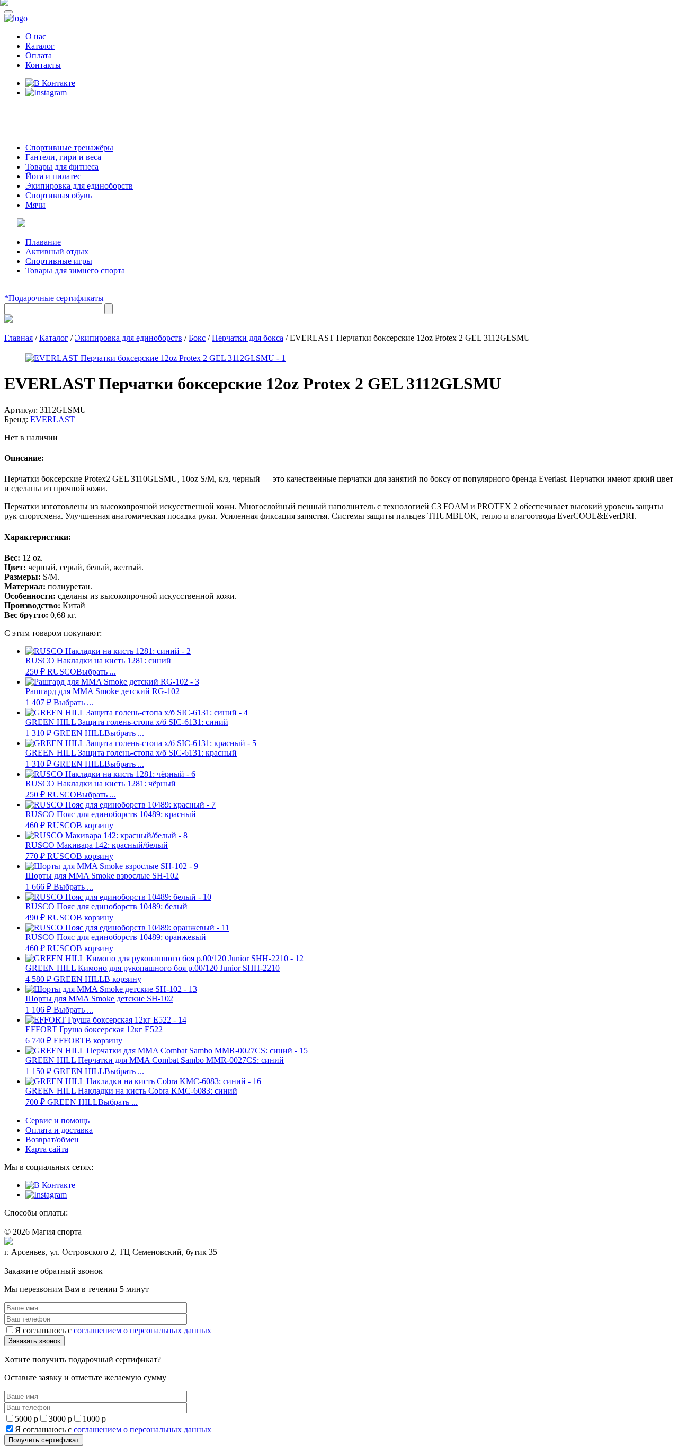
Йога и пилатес (53, 176)
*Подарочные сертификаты (54, 298)
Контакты (43, 64)
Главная (18, 337)
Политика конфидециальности (53, 1262)
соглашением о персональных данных (142, 1330)
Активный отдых (56, 251)
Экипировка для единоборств (79, 185)
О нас (35, 36)
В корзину (94, 825)
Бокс (197, 337)
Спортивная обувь (58, 195)
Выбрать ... (96, 671)
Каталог (40, 45)
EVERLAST (52, 419)
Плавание (43, 241)
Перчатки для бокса (247, 337)
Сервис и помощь (57, 1120)
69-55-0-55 (36, 112)
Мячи (35, 204)
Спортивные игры (58, 260)
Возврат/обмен (52, 1139)
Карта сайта (46, 1149)
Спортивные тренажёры (69, 147)
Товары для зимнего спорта (75, 270)
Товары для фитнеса (62, 166)
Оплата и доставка (59, 1129)
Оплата (38, 55)
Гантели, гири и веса (63, 157)
